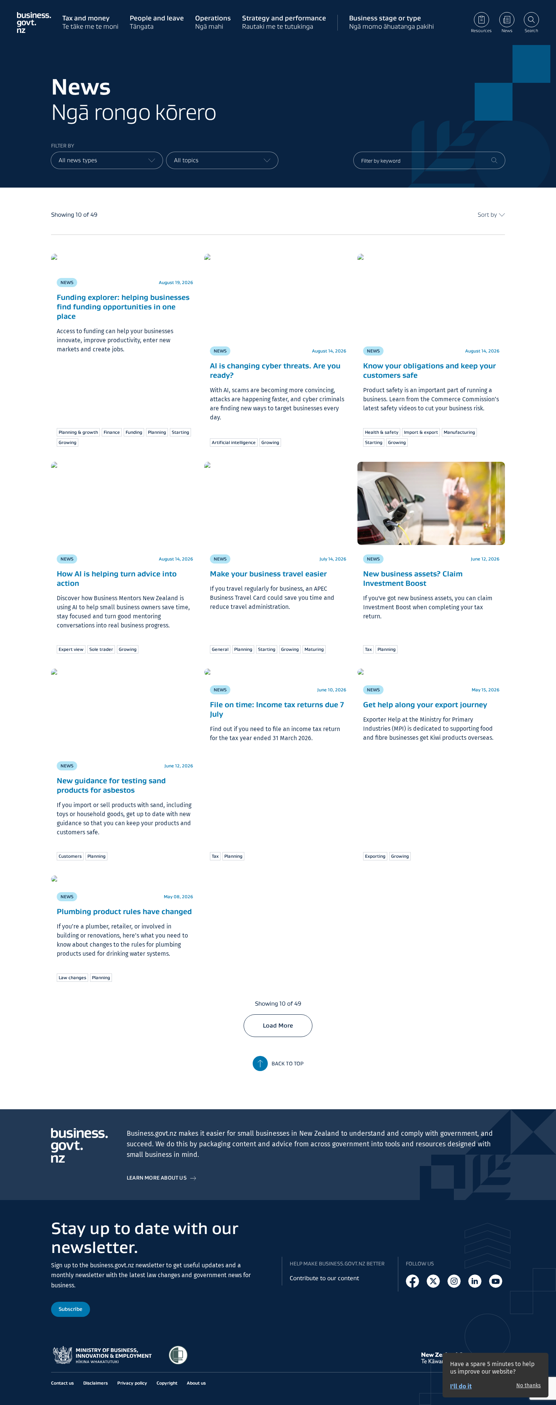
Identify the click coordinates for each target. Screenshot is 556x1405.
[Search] (494, 160)
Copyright (167, 1382)
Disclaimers (95, 1382)
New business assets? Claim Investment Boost (413, 502)
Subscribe (70, 1309)
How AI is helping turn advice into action (117, 578)
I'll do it (461, 1386)
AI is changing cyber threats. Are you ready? (275, 370)
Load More (278, 1025)
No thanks (528, 1386)
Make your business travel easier (268, 574)
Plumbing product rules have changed (124, 911)
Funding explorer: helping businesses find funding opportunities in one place (123, 306)
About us (196, 1382)
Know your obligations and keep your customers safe (429, 370)
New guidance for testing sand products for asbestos (111, 785)
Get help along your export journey (425, 704)
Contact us (62, 1382)
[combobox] (107, 160)
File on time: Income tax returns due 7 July (277, 709)
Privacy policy (132, 1382)
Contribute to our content (324, 1278)
